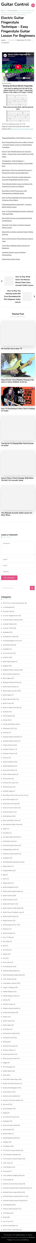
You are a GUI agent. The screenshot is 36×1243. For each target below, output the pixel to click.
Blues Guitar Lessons (10, 691)
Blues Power (7, 703)
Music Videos (7, 1025)
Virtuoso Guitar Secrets (10, 1209)
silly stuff (6, 1104)
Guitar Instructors (8, 900)
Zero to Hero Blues (9, 1226)
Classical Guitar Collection (11, 737)
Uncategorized (7, 1205)
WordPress (25, 1240)
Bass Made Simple (9, 662)
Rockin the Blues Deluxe (11, 1084)
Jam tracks (6, 941)
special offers (7, 1134)
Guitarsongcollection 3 (10, 925)
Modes (5, 1017)
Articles (5, 657)
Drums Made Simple (9, 774)
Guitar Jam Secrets (9, 904)
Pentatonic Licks (8, 1038)
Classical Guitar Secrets (10, 741)
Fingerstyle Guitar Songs (11, 259)
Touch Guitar (7, 1180)
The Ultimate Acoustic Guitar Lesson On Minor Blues (16, 514)
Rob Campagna (8, 1067)
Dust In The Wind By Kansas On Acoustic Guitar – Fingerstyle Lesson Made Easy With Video (18, 154)
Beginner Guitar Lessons (11, 670)
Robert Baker (7, 1071)
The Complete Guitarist (10, 1155)
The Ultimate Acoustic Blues (12, 1159)
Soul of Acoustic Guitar (10, 1125)
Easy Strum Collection (10, 804)
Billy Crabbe (7, 678)
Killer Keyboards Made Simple (13, 975)
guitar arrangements (9, 887)
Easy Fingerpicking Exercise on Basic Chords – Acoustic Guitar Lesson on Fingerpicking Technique (17, 144)
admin (3, 40)
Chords (5, 720)
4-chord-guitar (7, 607)
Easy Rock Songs (8, 799)
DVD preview (7, 779)
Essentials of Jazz (8, 841)
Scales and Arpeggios (10, 1088)
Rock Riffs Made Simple (10, 1079)
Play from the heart (9, 1046)
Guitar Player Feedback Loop (12, 912)
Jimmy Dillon (7, 962)
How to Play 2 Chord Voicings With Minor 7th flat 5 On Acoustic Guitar (17, 479)
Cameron (6, 712)
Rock (4, 1075)
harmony (5, 929)
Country (5, 758)
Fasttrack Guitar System (11, 845)
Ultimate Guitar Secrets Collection (14, 1201)
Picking (5, 1042)
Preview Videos (8, 1050)
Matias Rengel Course (10, 996)
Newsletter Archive (9, 1033)
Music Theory (7, 1021)
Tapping (5, 1142)
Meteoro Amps (8, 1004)
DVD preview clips (9, 783)
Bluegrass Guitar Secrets (11, 682)
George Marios (7, 871)
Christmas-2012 (8, 728)
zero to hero (7, 1221)
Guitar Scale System (9, 916)
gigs (4, 875)
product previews (8, 1054)
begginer (6, 666)
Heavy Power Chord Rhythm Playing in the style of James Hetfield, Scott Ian (17, 381)
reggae (5, 1063)
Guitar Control (15, 4)
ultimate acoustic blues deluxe (13, 1184)
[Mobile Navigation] (33, 5)
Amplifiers (6, 649)
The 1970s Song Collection (12, 1150)
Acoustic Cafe (7, 611)
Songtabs (6, 1121)
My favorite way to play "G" (11, 349)
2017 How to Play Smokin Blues (14, 603)
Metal (5, 1000)
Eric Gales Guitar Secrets (11, 837)
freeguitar (6, 858)
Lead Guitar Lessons (9, 983)
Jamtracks (6, 950)
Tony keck (6, 1171)
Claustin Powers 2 (9, 753)
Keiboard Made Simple (10, 971)
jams (4, 946)
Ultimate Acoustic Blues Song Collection (16, 1188)
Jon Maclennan (7, 967)
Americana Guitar (8, 645)
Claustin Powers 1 (9, 749)
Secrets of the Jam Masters (12, 1100)
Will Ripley (6, 1213)
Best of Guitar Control (10, 674)
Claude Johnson (8, 745)
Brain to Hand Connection (11, 708)
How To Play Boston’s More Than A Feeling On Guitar (18, 410)
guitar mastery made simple (12, 908)
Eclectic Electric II (8, 812)
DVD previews (7, 787)
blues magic (7, 695)
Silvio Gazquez (7, 1109)
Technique (6, 1146)
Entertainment (7, 816)
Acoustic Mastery (8, 624)
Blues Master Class (9, 699)
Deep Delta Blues (9, 770)
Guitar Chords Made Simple (12, 891)
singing (5, 1113)
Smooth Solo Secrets (10, 1117)
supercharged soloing (10, 1138)
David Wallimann (8, 766)
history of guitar (8, 933)
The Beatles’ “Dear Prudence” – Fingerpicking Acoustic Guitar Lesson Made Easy (17, 163)
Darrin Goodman (8, 762)
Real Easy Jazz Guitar (10, 1059)
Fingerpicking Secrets (10, 850)
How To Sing (7, 937)
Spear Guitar (7, 1130)
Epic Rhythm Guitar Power (11, 825)
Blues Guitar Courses (10, 687)
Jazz (4, 958)
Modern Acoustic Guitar (10, 1008)
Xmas (5, 1217)
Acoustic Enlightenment (11, 616)
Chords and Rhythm (8, 14)
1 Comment (5, 43)
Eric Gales (6, 833)
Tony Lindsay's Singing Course (12, 1175)
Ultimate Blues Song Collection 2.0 (14, 1196)
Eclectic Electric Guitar (10, 808)
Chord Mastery (8, 716)
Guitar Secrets (7, 921)
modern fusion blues (9, 1012)
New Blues (6, 1029)
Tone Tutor (6, 1163)
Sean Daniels (21, 14)
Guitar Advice (7, 883)
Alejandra (6, 632)
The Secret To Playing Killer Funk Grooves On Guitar (17, 444)
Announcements (8, 653)
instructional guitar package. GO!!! (22, 129)
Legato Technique (9, 987)
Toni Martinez (7, 1167)
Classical (6, 733)
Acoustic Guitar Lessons (11, 620)
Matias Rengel (7, 992)
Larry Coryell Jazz (8, 979)
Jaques (5, 954)
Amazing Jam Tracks (9, 637)
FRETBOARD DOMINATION (12, 862)
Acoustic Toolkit (8, 628)
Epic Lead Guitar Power (10, 820)
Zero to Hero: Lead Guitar (11, 1230)
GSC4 (5, 879)
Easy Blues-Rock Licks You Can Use (14, 795)
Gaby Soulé (6, 866)
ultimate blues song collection (13, 1192)
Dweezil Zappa (8, 791)
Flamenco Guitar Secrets (11, 854)
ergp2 (5, 829)
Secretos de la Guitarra (10, 1096)
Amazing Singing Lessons (11, 641)
